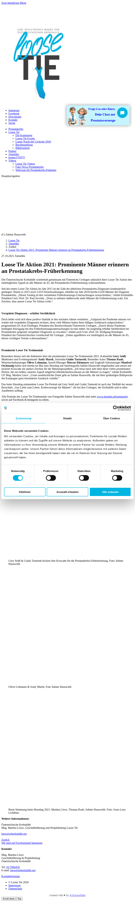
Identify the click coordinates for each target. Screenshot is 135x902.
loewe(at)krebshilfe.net (14, 833)
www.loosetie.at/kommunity (112, 396)
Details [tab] (67, 418)
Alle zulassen (110, 491)
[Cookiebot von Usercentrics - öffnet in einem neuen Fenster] (115, 408)
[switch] (51, 478)
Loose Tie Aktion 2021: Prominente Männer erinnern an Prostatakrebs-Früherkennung (56, 249)
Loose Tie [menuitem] (14, 132)
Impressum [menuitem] (14, 885)
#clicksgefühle (78, 895)
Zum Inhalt (7, 2)
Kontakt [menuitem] (12, 119)
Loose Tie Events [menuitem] (25, 138)
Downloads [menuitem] (14, 116)
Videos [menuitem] (12, 160)
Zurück (5, 839)
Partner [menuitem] (12, 151)
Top (19, 898)
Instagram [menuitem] (13, 110)
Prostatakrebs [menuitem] (15, 128)
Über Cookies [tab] (111, 418)
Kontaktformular (10, 876)
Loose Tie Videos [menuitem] (25, 163)
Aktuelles (13, 243)
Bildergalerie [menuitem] (22, 147)
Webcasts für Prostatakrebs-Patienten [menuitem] (35, 170)
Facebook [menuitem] (13, 113)
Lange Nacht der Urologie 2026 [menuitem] (33, 141)
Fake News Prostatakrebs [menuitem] (29, 166)
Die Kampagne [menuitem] (23, 135)
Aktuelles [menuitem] (13, 154)
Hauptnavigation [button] (10, 176)
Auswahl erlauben (67, 491)
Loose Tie (14, 240)
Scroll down (9, 898)
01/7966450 (13, 867)
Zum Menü (20, 2)
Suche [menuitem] (11, 123)
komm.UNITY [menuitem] (16, 157)
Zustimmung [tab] (23, 418)
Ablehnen (25, 491)
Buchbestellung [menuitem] (24, 144)
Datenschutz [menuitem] (15, 888)
